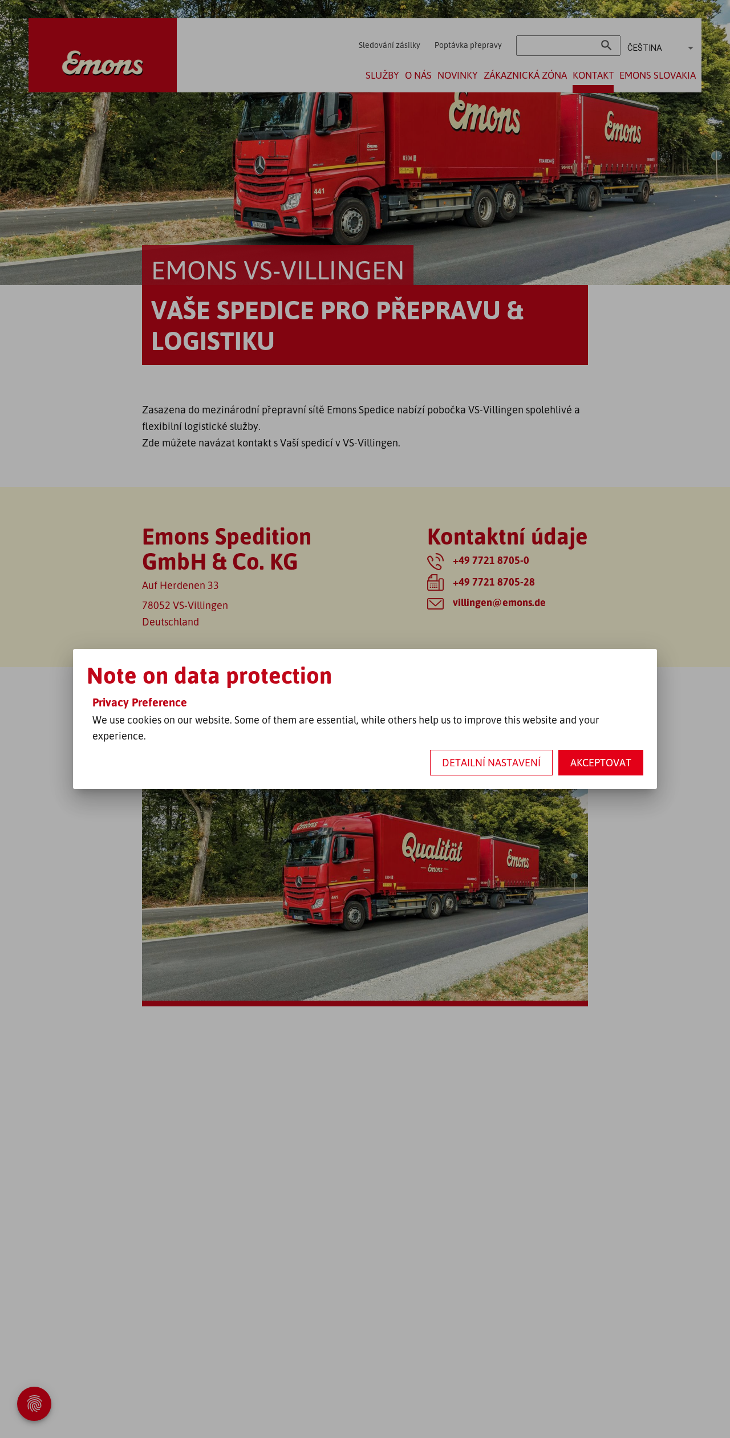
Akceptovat (600, 762)
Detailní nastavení (491, 762)
